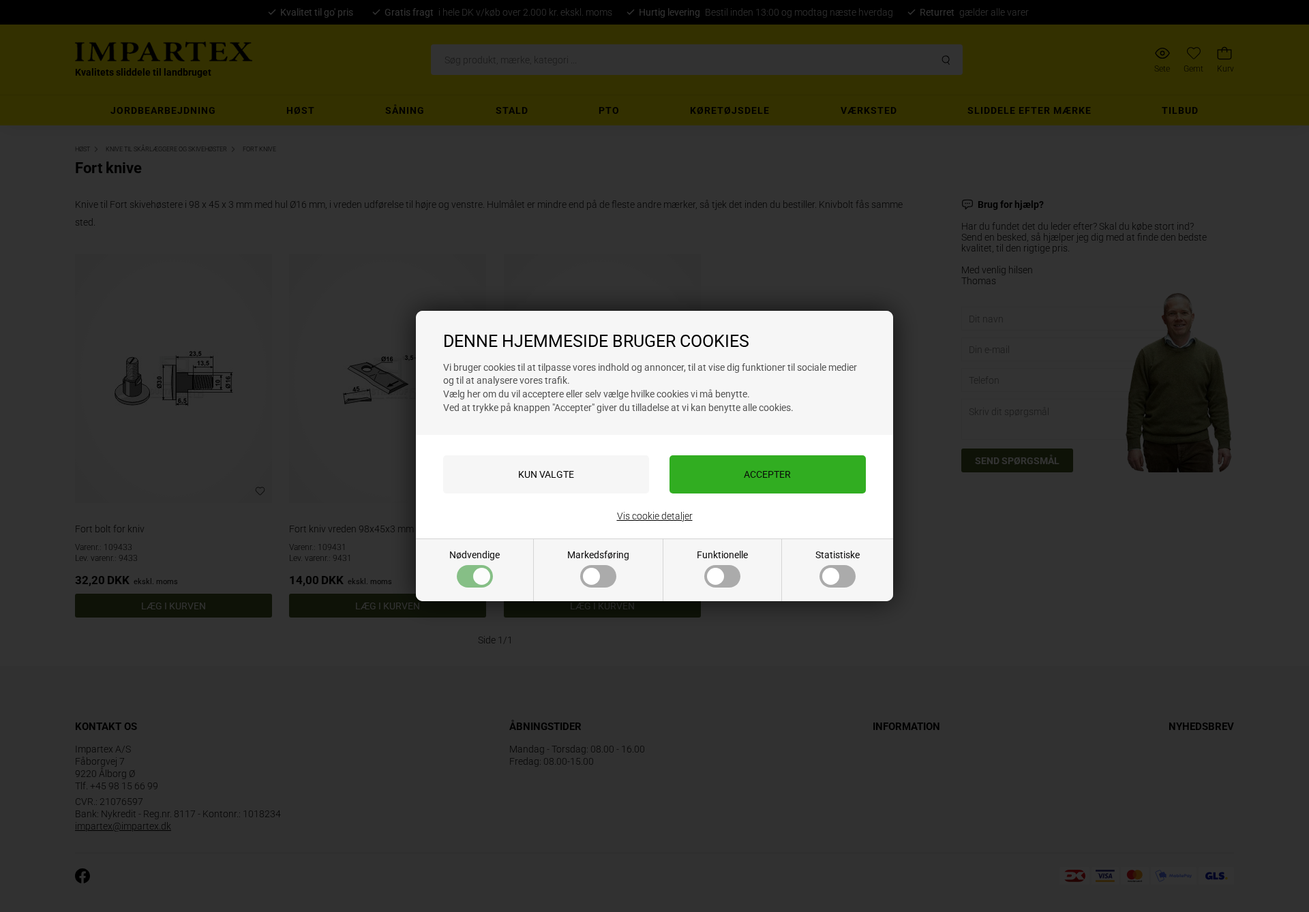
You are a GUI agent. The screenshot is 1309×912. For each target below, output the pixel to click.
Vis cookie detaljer (655, 516)
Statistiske (837, 554)
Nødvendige (474, 554)
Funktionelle (722, 554)
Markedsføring (598, 554)
